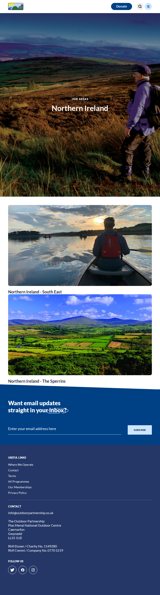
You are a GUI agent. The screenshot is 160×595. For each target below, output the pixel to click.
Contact (13, 470)
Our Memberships (20, 487)
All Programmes (18, 481)
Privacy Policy (17, 492)
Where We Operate (20, 464)
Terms (12, 476)
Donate (121, 6)
